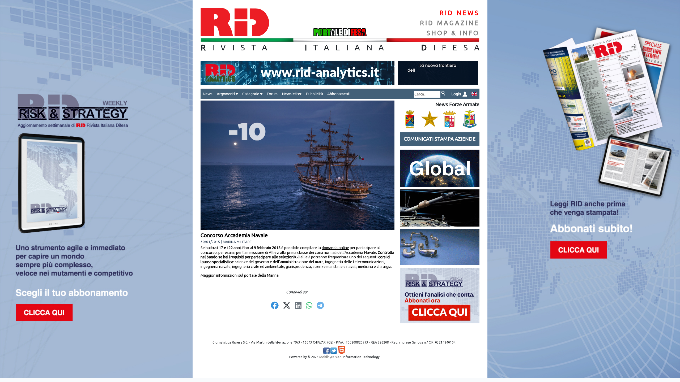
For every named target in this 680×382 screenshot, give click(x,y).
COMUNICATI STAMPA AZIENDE (439, 139)
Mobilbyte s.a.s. (330, 357)
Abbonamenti (338, 94)
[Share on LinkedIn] (298, 306)
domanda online (335, 247)
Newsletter (291, 94)
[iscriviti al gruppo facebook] (326, 351)
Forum (272, 94)
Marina (273, 275)
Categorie (251, 94)
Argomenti (226, 94)
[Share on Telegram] (320, 306)
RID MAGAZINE (449, 23)
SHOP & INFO (453, 33)
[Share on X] (287, 306)
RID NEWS (459, 12)
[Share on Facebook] (275, 306)
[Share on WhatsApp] (309, 306)
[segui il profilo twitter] (333, 351)
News (207, 94)
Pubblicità (314, 94)
